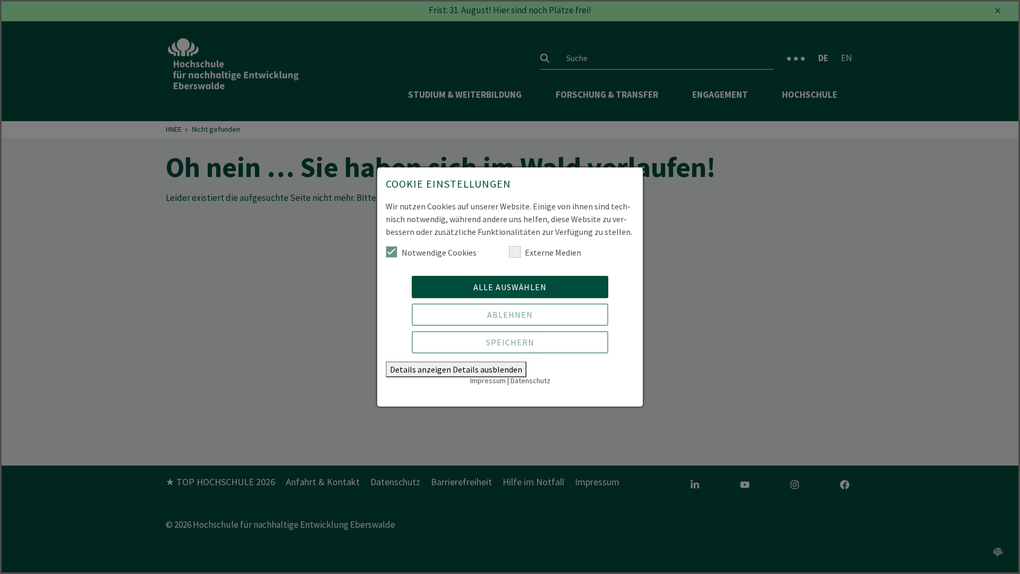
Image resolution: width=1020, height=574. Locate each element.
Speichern (510, 342)
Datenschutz (530, 380)
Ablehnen (510, 314)
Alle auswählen (510, 287)
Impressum (488, 380)
